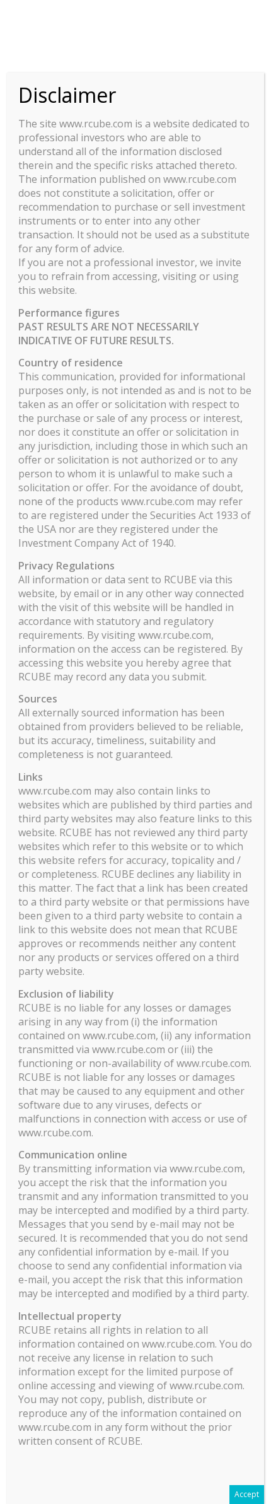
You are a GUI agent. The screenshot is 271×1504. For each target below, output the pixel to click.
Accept (246, 1494)
